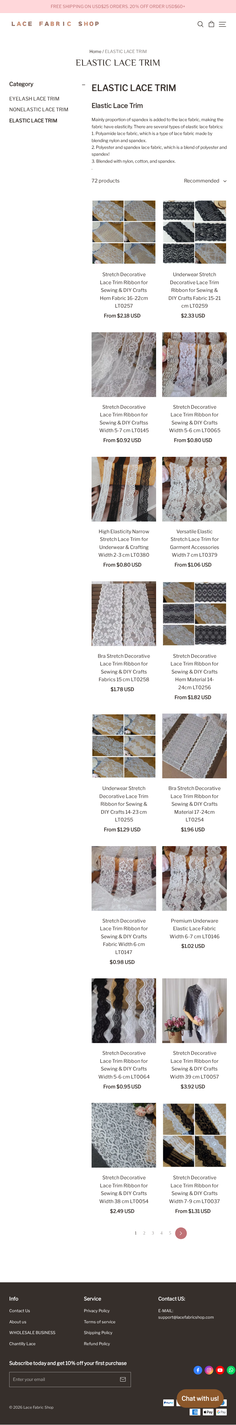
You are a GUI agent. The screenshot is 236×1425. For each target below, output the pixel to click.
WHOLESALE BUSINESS (32, 1332)
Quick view (124, 254)
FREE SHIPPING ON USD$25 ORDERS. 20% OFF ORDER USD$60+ (118, 6)
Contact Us (19, 1310)
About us (17, 1321)
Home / (96, 51)
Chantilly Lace (22, 1343)
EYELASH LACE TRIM (34, 99)
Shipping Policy (98, 1332)
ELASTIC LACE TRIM (126, 51)
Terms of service (100, 1321)
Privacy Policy (97, 1310)
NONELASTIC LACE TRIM (39, 110)
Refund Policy (97, 1343)
